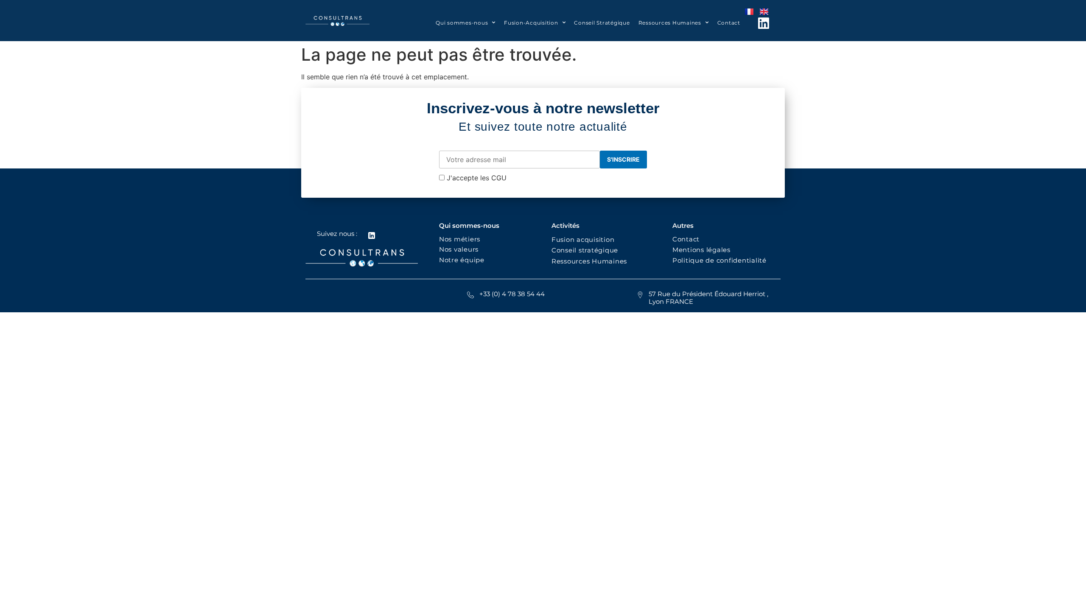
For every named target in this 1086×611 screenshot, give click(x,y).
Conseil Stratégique (602, 23)
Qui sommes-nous (462, 23)
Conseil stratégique (584, 250)
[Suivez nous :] (372, 235)
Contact (728, 23)
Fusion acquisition (585, 239)
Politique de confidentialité (720, 260)
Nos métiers (459, 239)
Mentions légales (701, 250)
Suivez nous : (337, 234)
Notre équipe (461, 260)
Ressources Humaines (669, 23)
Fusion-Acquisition (531, 23)
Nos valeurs (461, 249)
